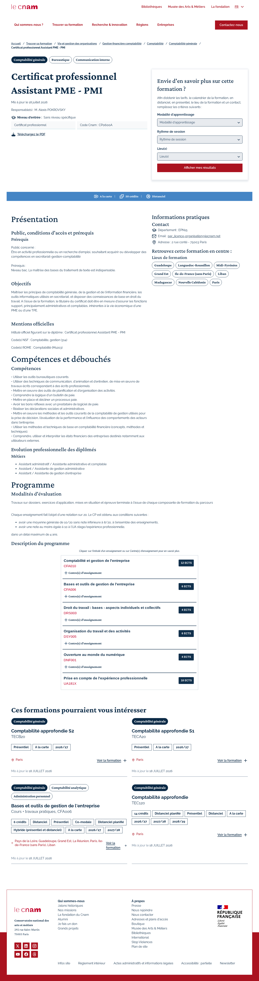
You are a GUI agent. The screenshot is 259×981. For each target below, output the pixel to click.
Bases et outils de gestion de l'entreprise (55, 805)
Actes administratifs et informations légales (143, 963)
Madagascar (163, 282)
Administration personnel (32, 796)
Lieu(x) (162, 149)
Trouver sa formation (67, 25)
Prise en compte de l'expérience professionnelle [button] (106, 678)
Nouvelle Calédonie (192, 282)
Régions (142, 25)
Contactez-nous (231, 25)
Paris (215, 282)
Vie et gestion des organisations (77, 43)
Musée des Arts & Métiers (149, 928)
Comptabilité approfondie (160, 797)
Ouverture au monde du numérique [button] (94, 655)
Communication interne (93, 60)
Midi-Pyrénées (226, 265)
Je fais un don (67, 924)
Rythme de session (171, 131)
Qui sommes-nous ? (28, 25)
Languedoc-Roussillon (194, 265)
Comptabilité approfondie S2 (42, 731)
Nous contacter (142, 915)
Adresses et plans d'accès (150, 919)
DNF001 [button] (70, 660)
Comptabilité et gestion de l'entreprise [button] (97, 561)
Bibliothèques (141, 933)
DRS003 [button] (70, 613)
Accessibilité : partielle (196, 963)
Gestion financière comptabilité (121, 43)
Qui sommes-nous (71, 901)
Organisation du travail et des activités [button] (97, 631)
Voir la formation (109, 760)
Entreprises (165, 25)
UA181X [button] (70, 683)
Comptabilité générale (183, 43)
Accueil (16, 43)
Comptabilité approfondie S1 (163, 731)
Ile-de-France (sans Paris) (193, 274)
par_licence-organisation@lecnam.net (194, 236)
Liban (222, 274)
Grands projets (68, 928)
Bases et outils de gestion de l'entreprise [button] (99, 584)
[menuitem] (151, 7)
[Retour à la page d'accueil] (24, 6)
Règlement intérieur (91, 963)
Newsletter (227, 963)
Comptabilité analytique (69, 788)
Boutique (138, 924)
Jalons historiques (70, 905)
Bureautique (60, 60)
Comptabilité (155, 43)
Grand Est (161, 274)
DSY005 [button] (70, 636)
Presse (136, 905)
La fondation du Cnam (73, 915)
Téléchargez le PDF (31, 134)
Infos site (64, 963)
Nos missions (67, 910)
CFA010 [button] (70, 566)
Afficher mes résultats (200, 167)
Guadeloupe (163, 265)
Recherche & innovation (109, 25)
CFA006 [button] (70, 589)
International (140, 937)
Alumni (63, 919)
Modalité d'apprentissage (175, 114)
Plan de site (140, 946)
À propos (138, 901)
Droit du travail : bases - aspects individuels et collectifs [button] (112, 608)
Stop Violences (142, 942)
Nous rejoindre (142, 910)
